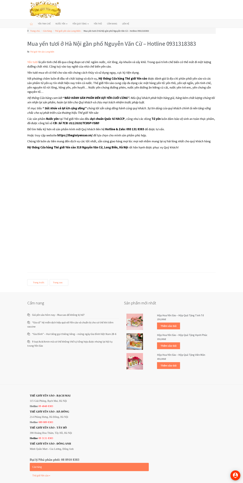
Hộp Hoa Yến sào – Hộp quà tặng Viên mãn (181, 354)
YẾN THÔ (98, 23)
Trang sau (58, 282)
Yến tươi (32, 62)
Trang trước (38, 282)
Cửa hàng (47, 30)
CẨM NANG (112, 23)
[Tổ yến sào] (45, 9)
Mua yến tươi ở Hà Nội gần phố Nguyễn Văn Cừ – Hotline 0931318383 (111, 43)
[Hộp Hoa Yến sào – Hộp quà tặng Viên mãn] (134, 361)
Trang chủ (35, 30)
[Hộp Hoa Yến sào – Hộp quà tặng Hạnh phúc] (134, 341)
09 (40, 438)
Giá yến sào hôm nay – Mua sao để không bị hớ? (58, 314)
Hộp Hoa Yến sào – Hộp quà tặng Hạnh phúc (182, 335)
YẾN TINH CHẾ (44, 23)
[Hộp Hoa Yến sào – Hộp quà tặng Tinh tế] (134, 321)
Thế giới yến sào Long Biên (68, 30)
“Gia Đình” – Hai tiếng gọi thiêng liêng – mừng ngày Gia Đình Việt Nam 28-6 (74, 334)
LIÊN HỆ (125, 23)
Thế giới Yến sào (40, 475)
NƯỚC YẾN (61, 23)
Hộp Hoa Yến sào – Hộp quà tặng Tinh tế (180, 315)
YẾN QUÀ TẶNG (79, 23)
